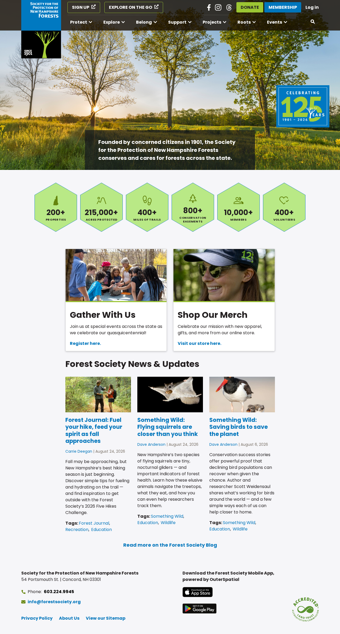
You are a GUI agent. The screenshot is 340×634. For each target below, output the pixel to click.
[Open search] (313, 22)
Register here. (85, 343)
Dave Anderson (151, 444)
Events (274, 22)
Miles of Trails (147, 207)
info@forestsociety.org (54, 602)
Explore (111, 22)
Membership (283, 7)
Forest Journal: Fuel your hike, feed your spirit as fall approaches (93, 430)
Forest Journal (94, 523)
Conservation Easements (193, 207)
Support (177, 22)
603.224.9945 (59, 592)
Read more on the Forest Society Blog (170, 545)
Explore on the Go (130, 7)
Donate (250, 7)
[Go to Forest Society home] (41, 29)
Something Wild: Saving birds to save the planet (238, 427)
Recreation (76, 529)
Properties (56, 207)
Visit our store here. (199, 343)
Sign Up (80, 7)
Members (238, 207)
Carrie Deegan (78, 451)
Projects (212, 22)
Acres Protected (101, 207)
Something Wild (167, 516)
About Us (69, 618)
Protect (78, 22)
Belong (144, 22)
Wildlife (168, 523)
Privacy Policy (37, 618)
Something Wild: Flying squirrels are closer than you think (167, 427)
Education (101, 529)
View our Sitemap (105, 618)
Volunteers (284, 207)
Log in (312, 7)
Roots (244, 22)
